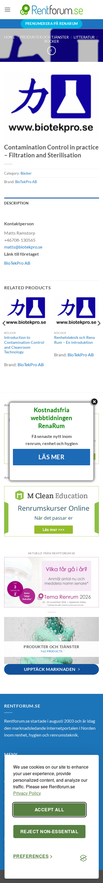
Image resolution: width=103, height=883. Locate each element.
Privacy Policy (27, 793)
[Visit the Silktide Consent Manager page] (83, 858)
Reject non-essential (49, 831)
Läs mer (51, 457)
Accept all (49, 809)
